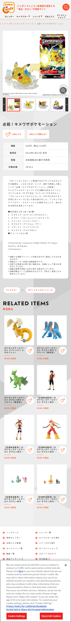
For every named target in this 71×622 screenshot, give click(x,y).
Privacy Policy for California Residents (26, 606)
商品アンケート (13, 559)
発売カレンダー (13, 538)
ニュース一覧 (45, 533)
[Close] (65, 565)
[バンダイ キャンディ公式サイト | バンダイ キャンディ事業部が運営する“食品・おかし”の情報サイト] (8, 8)
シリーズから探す (47, 543)
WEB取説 (43, 559)
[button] (4, 104)
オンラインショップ (48, 548)
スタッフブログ (46, 554)
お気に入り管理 (13, 543)
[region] (35, 591)
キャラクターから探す (49, 538)
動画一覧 (10, 554)
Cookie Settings (16, 616)
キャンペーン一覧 (14, 548)
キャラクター (12, 290)
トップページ (12, 533)
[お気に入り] (30, 350)
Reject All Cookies (51, 616)
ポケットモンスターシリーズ (40, 290)
